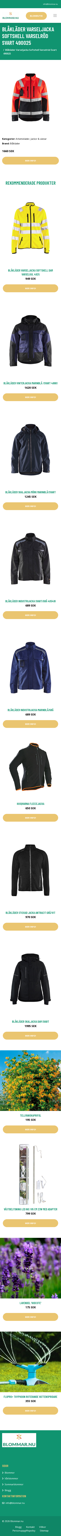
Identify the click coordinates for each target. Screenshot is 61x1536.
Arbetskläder (23, 138)
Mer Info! (30, 160)
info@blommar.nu (50, 4)
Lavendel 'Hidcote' (30, 1303)
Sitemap (44, 1530)
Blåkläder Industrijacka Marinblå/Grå (30, 710)
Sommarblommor (14, 1484)
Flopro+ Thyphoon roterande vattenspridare (30, 1396)
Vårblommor (11, 1478)
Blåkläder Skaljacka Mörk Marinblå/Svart (30, 492)
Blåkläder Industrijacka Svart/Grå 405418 (30, 601)
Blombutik (36, 15)
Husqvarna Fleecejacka (30, 803)
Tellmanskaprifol (30, 1115)
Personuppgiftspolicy (23, 1530)
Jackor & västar (39, 138)
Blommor (10, 1472)
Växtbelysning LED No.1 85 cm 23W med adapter (30, 1209)
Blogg (8, 1490)
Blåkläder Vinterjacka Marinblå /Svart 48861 (30, 383)
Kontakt (30, 1527)
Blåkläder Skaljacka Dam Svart (30, 1021)
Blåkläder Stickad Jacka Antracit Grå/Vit (30, 912)
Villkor (42, 1527)
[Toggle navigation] (55, 15)
